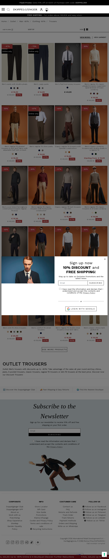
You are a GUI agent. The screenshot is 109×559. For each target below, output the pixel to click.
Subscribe (95, 283)
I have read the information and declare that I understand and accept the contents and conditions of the (82, 291)
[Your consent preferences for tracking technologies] (104, 554)
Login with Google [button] (82, 309)
